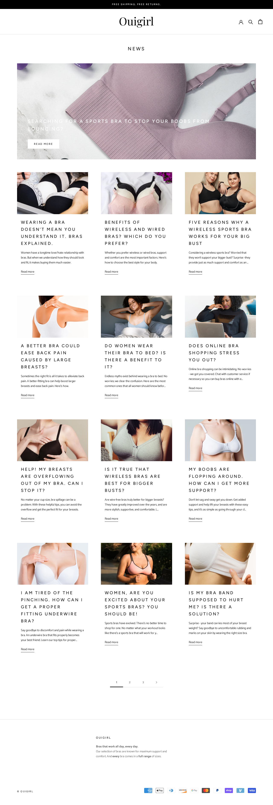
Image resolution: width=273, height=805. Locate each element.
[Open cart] (260, 21)
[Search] (250, 21)
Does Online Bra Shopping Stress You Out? (214, 352)
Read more (43, 143)
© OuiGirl (25, 791)
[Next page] (156, 682)
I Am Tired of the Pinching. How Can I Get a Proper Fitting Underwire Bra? (52, 606)
